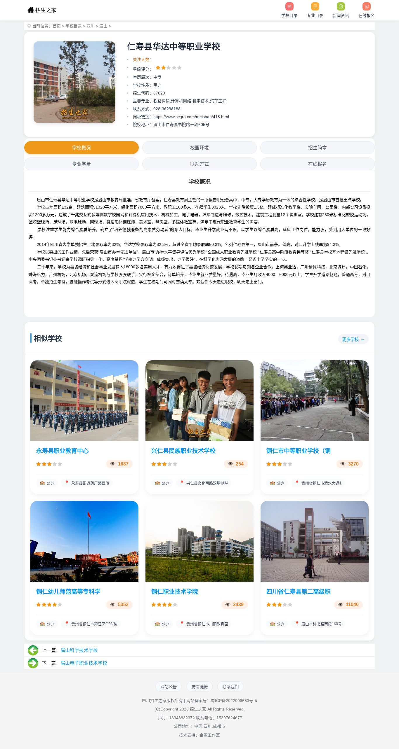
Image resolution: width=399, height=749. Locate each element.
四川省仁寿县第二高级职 (298, 592)
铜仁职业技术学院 (174, 592)
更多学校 (350, 339)
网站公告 (168, 687)
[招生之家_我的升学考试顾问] (42, 10)
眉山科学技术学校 (79, 650)
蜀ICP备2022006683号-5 (234, 701)
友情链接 (199, 687)
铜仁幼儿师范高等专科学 (68, 592)
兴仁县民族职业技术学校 (183, 451)
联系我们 (230, 687)
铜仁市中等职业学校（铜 (298, 451)
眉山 (103, 26)
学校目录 (73, 26)
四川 (90, 26)
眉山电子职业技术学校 (83, 663)
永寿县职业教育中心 (62, 451)
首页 (57, 26)
